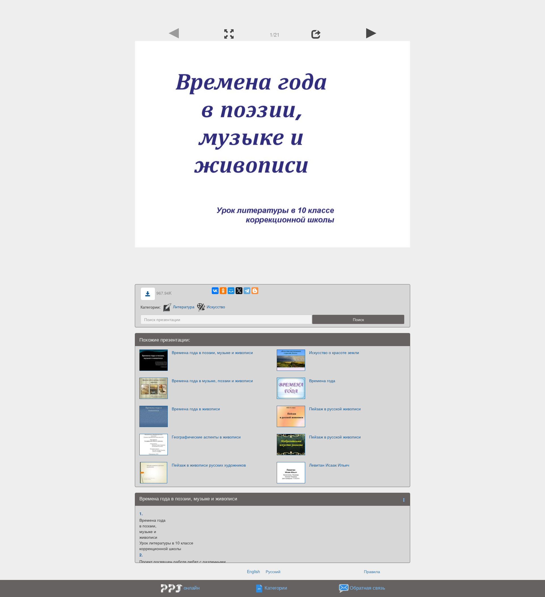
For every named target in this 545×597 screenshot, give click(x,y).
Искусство (216, 306)
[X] (239, 290)
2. (141, 555)
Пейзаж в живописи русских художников (209, 465)
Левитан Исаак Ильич (329, 465)
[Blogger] (254, 290)
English (253, 571)
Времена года (322, 380)
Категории (276, 587)
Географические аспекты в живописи (206, 437)
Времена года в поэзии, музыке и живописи (212, 352)
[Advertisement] (272, 13)
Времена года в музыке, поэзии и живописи (212, 380)
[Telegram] (247, 290)
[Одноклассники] (223, 290)
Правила (372, 571)
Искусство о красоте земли (334, 352)
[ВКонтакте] (215, 290)
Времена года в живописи (196, 408)
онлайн (192, 587)
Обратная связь (367, 587)
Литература (183, 306)
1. (141, 513)
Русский (273, 571)
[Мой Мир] (231, 290)
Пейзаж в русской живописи (335, 408)
